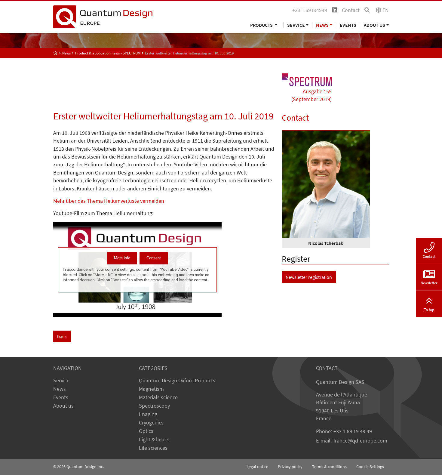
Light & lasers (154, 439)
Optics (146, 431)
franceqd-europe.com (360, 440)
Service (61, 380)
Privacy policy (290, 466)
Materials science (158, 397)
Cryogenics (151, 422)
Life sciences (153, 448)
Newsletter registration (309, 277)
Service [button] (296, 25)
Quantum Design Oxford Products (177, 380)
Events (348, 25)
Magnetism (151, 389)
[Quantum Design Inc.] (102, 16)
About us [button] (374, 25)
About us (63, 406)
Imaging (148, 414)
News (59, 389)
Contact (351, 10)
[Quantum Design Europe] (55, 53)
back (62, 336)
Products (262, 25)
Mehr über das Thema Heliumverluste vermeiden (108, 201)
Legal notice (257, 466)
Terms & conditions (329, 466)
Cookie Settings (370, 466)
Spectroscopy (154, 406)
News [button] (322, 25)
